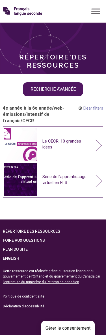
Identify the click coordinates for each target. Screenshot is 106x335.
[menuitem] (53, 31)
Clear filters (93, 108)
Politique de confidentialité (23, 296)
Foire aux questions (24, 240)
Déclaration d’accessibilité (23, 306)
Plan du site (15, 249)
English (11, 258)
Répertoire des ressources (31, 231)
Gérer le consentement (68, 328)
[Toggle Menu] (95, 11)
